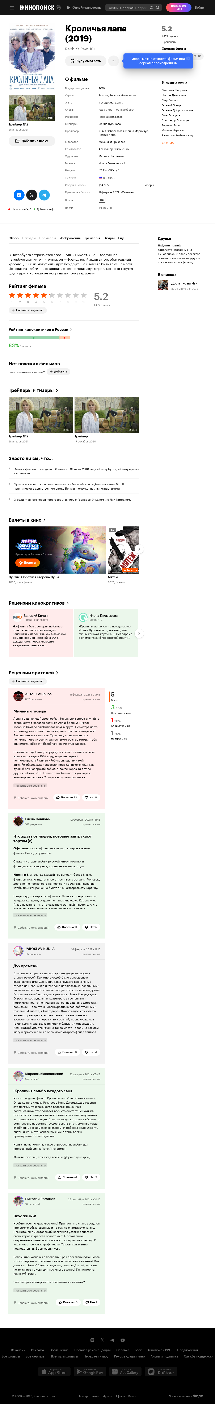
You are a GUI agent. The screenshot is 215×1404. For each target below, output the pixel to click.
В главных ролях (174, 82)
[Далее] (139, 549)
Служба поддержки (199, 1355)
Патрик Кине (107, 134)
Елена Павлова (37, 819)
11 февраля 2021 (109, 192)
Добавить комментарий (33, 797)
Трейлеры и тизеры (31, 390)
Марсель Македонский (44, 1074)
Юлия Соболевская (111, 130)
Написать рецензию (29, 309)
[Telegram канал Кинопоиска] (112, 1340)
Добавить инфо (46, 209)
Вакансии (18, 1349)
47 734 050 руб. (109, 170)
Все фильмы (10, 1355)
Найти (158, 7)
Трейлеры (92, 238)
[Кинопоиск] (37, 7)
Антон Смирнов (38, 694)
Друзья (164, 238)
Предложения (187, 1349)
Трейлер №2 (18, 124)
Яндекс (198, 1396)
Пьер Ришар (169, 100)
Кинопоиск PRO (159, 1349)
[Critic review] (41, 633)
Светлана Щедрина (174, 90)
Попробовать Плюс (178, 7)
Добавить (60, 371)
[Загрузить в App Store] (54, 1371)
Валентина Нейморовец (177, 135)
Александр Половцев (175, 120)
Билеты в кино (25, 520)
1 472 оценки (170, 36)
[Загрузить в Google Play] (90, 1371)
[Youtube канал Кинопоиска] (122, 1340)
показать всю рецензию (30, 785)
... (118, 134)
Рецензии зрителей (31, 673)
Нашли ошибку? (21, 209)
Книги (132, 1396)
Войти (199, 7)
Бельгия (115, 95)
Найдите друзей (169, 245)
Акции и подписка (164, 1355)
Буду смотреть (88, 61)
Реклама (37, 1349)
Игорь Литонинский (112, 163)
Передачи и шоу (96, 1355)
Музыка (107, 1396)
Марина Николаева (111, 156)
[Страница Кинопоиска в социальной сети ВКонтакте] (92, 1340)
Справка (122, 1349)
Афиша (120, 1396)
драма (119, 102)
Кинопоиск (41, 1396)
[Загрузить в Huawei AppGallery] (125, 1371)
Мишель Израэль (173, 130)
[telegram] (44, 195)
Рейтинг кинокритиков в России (38, 329)
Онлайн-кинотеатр (86, 7)
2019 (102, 88)
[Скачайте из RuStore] (161, 1371)
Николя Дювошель (174, 95)
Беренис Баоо (171, 125)
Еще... (122, 238)
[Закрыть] (188, 58)
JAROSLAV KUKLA (40, 949)
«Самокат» (128, 192)
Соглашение (59, 1349)
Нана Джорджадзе (110, 116)
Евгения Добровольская (177, 110)
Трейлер (81, 436)
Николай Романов (40, 1199)
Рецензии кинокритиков (37, 603)
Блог (138, 1349)
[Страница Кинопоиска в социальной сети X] (102, 1340)
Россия (103, 95)
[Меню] (12, 7)
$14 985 (104, 184)
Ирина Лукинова (110, 123)
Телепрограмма (89, 1396)
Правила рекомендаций (92, 1349)
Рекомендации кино (129, 1355)
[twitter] (31, 195)
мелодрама (106, 102)
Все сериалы (35, 1355)
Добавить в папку (35, 141)
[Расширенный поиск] (151, 7)
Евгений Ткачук (172, 105)
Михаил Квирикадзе (112, 141)
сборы (149, 184)
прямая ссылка (91, 699)
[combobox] (126, 7)
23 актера (168, 142)
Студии (109, 238)
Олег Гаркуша (171, 115)
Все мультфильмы (64, 1355)
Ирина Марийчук (136, 130)
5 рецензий (169, 41)
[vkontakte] (19, 195)
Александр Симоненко (114, 148)
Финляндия (128, 95)
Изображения (70, 238)
